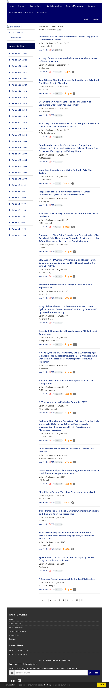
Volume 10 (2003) (19, 179)
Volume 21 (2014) (19, 122)
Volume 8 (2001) (19, 191)
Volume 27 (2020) (19, 85)
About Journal (15, 623)
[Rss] (19, 681)
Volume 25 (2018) (19, 97)
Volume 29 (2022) (19, 72)
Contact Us (42, 12)
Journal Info (35, 6)
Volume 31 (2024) (19, 60)
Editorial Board (16, 627)
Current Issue (15, 37)
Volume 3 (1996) (19, 222)
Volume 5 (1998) (19, 210)
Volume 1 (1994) (19, 235)
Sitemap (13, 639)
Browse (21, 6)
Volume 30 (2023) (19, 66)
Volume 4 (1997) (19, 216)
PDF (56, 50)
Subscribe (93, 672)
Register (96, 19)
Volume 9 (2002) (19, 185)
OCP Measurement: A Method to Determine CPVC (63, 402)
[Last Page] (96, 600)
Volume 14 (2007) (19, 153)
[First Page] (43, 600)
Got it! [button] (101, 685)
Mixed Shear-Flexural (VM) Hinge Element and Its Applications (68, 492)
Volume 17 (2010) (19, 135)
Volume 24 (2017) (19, 103)
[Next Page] (92, 600)
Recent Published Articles (20, 12)
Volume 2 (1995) (19, 229)
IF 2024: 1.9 (14, 650)
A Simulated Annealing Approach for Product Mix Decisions (67, 579)
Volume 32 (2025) (19, 53)
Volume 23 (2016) (19, 110)
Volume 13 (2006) (19, 160)
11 (82, 600)
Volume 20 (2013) (19, 128)
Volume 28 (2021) (19, 78)
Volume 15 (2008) (19, 147)
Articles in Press (16, 32)
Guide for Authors (54, 6)
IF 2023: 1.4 (14, 654)
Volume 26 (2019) (19, 91)
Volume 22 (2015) (19, 116)
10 (77, 600)
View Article (43, 50)
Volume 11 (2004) (19, 172)
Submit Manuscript (74, 6)
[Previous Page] (47, 600)
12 (87, 600)
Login (86, 19)
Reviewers (92, 6)
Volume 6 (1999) (19, 204)
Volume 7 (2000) (19, 197)
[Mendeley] (13, 681)
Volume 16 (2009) (19, 141)
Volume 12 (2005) (19, 166)
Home (11, 6)
